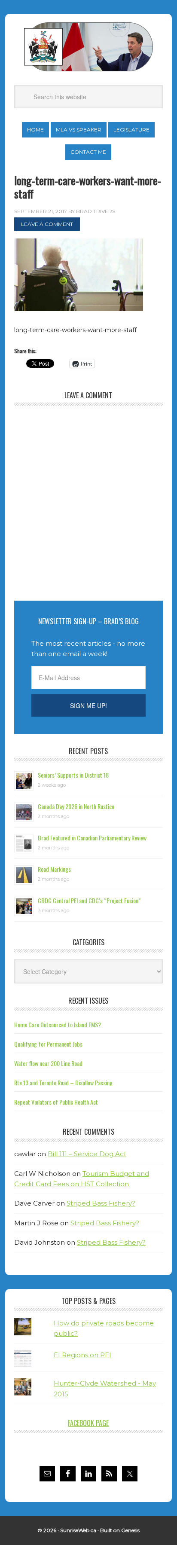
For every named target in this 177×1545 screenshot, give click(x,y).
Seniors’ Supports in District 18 (73, 774)
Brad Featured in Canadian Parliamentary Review (92, 837)
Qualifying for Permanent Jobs (48, 1043)
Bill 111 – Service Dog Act (87, 1154)
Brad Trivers (88, 46)
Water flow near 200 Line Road (48, 1063)
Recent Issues (88, 1000)
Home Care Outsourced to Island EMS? (57, 1024)
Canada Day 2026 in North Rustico (76, 806)
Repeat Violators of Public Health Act (56, 1101)
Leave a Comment (47, 224)
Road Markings (54, 868)
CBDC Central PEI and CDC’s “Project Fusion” (89, 900)
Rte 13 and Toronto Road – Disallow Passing (63, 1082)
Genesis (130, 1530)
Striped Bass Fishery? (101, 1203)
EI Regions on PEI (82, 1355)
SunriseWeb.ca (78, 1530)
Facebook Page (88, 1423)
